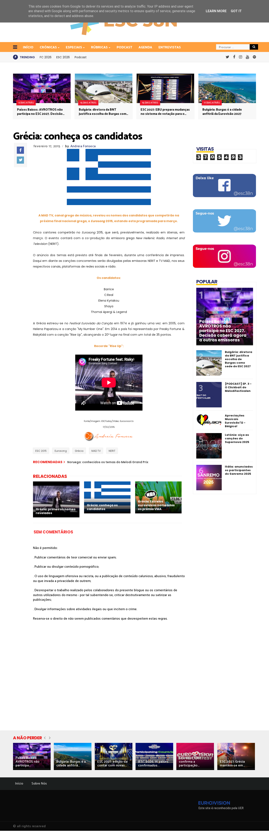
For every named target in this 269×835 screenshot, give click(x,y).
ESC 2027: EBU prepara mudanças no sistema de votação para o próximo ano (165, 112)
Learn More (216, 11)
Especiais (74, 47)
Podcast (124, 47)
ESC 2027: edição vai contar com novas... (112, 763)
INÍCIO (28, 47)
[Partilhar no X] (20, 160)
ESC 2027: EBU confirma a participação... (189, 761)
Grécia (79, 451)
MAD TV (96, 451)
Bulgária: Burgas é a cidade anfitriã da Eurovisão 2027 (222, 112)
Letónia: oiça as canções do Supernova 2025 (237, 438)
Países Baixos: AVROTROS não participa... (28, 761)
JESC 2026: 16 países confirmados (153, 763)
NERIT (112, 451)
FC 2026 (45, 57)
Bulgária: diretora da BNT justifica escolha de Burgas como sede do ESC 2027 (103, 112)
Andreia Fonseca (83, 146)
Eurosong (61, 451)
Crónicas (48, 47)
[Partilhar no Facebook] (20, 150)
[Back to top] (258, 825)
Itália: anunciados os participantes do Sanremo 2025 (239, 470)
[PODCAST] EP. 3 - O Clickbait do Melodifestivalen (238, 387)
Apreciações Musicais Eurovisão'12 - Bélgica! (235, 421)
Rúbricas (99, 47)
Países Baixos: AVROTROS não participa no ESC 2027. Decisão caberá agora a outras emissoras (41, 112)
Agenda (145, 47)
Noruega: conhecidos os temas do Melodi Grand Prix (107, 462)
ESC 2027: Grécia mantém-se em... (232, 763)
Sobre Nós (39, 783)
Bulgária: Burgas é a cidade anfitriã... (71, 763)
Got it (236, 11)
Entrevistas (169, 47)
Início (19, 783)
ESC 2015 (41, 451)
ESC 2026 (63, 57)
